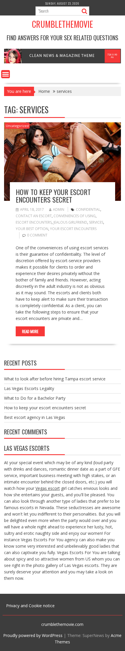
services (96, 222)
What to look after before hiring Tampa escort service (55, 379)
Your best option (32, 228)
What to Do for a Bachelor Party (34, 398)
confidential (88, 209)
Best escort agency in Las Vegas (34, 417)
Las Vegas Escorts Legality (29, 388)
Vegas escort (47, 488)
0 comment (37, 235)
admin (58, 209)
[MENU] (5, 74)
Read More (30, 331)
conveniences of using (74, 215)
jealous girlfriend (70, 222)
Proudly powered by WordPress (33, 635)
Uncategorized (17, 125)
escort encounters (34, 222)
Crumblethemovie (62, 24)
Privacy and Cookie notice (30, 605)
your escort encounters (73, 228)
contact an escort (34, 215)
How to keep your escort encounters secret (53, 196)
